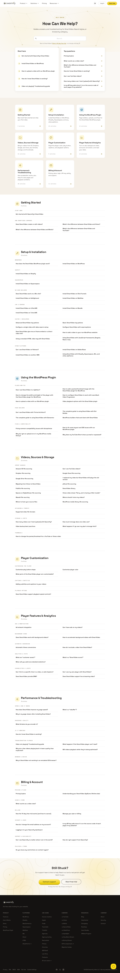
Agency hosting (46, 937)
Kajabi (44, 920)
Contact (103, 923)
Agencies (45, 933)
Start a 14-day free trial (59, 43)
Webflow (25, 930)
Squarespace (26, 927)
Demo (4, 923)
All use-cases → (46, 960)
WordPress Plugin (8, 930)
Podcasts (45, 957)
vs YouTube (65, 917)
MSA (18, 969)
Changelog (84, 923)
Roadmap (84, 927)
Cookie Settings (31, 969)
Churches (45, 947)
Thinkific (44, 930)
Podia (43, 923)
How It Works (7, 920)
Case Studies (85, 930)
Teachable (45, 927)
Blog (82, 917)
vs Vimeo (64, 920)
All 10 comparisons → (68, 944)
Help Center (84, 920)
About (102, 917)
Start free (112, 3)
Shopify (25, 920)
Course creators (47, 917)
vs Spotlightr (65, 933)
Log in (102, 3)
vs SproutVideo (66, 927)
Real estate (45, 940)
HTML (24, 940)
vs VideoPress (66, 930)
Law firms (45, 954)
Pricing (44, 3)
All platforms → (27, 944)
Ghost (24, 937)
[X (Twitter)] (60, 969)
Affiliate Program (86, 933)
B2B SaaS (45, 950)
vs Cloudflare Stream (68, 937)
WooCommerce (27, 923)
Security (103, 920)
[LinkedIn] (63, 969)
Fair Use (23, 969)
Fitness (44, 944)
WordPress (26, 917)
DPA (10, 969)
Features (5, 917)
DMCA (14, 969)
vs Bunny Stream (67, 940)
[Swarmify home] (9, 3)
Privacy (5, 969)
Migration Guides (67, 947)
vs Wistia (64, 923)
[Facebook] (56, 969)
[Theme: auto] (95, 3)
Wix (24, 933)
